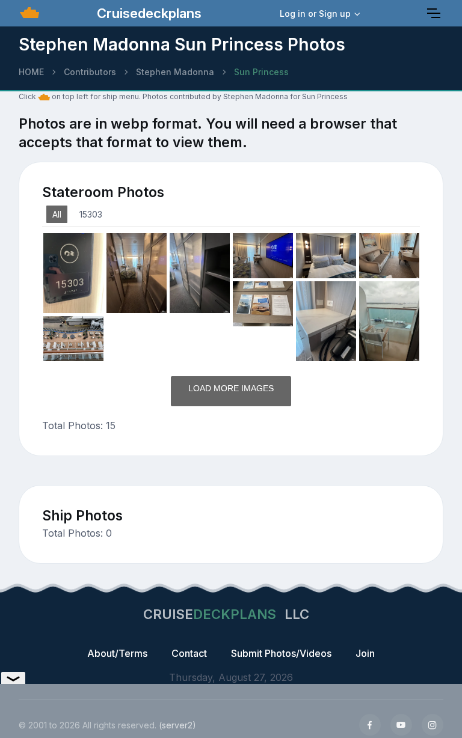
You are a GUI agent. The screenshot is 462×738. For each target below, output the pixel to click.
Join (365, 653)
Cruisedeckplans (147, 13)
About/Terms (117, 653)
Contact (189, 653)
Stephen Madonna (175, 72)
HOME (31, 72)
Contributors (90, 72)
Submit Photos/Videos (281, 653)
